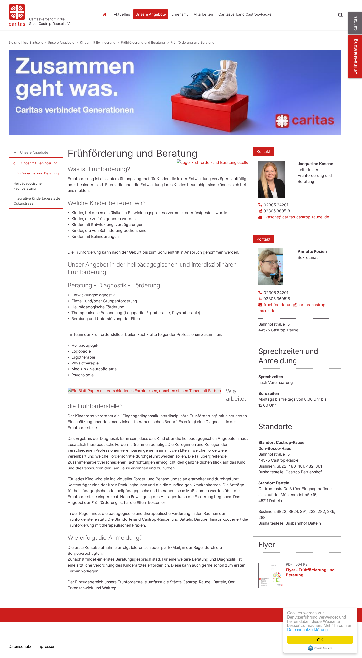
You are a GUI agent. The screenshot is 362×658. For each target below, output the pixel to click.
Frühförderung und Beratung (143, 42)
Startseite (106, 14)
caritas (355, 23)
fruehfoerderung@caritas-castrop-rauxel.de (292, 307)
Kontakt (263, 151)
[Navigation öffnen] (13, 163)
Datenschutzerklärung (307, 629)
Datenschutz (20, 646)
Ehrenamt (179, 14)
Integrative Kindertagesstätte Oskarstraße (37, 200)
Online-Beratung (355, 57)
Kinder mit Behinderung (98, 42)
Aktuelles (122, 14)
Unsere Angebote (150, 14)
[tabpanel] (175, 92)
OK (320, 640)
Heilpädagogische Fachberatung (28, 185)
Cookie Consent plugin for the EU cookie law (320, 648)
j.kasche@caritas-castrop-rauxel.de (296, 216)
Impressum (46, 646)
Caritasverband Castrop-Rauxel (245, 14)
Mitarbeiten (203, 14)
